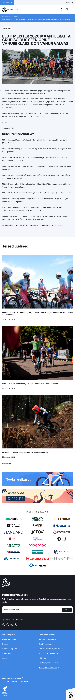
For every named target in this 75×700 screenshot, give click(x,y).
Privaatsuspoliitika (9, 639)
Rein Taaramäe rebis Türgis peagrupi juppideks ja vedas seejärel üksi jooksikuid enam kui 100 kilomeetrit (37, 314)
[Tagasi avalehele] (10, 9)
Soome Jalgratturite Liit (48, 667)
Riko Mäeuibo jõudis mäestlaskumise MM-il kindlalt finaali (25, 452)
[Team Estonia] (37, 691)
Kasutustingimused (9, 635)
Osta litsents (7, 653)
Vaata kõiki (6, 463)
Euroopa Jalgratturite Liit (48, 653)
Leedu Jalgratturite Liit (47, 663)
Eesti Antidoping (45, 644)
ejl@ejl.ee (24, 681)
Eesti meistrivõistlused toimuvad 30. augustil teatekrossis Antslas (38, 225)
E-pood (5, 644)
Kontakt (5, 658)
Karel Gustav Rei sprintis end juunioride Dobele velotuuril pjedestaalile (30, 384)
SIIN (8, 122)
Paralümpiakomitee (46, 639)
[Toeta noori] (70, 693)
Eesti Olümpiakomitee (47, 635)
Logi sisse (68, 2)
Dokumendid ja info (9, 649)
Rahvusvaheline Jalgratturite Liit (51, 649)
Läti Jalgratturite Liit (46, 658)
